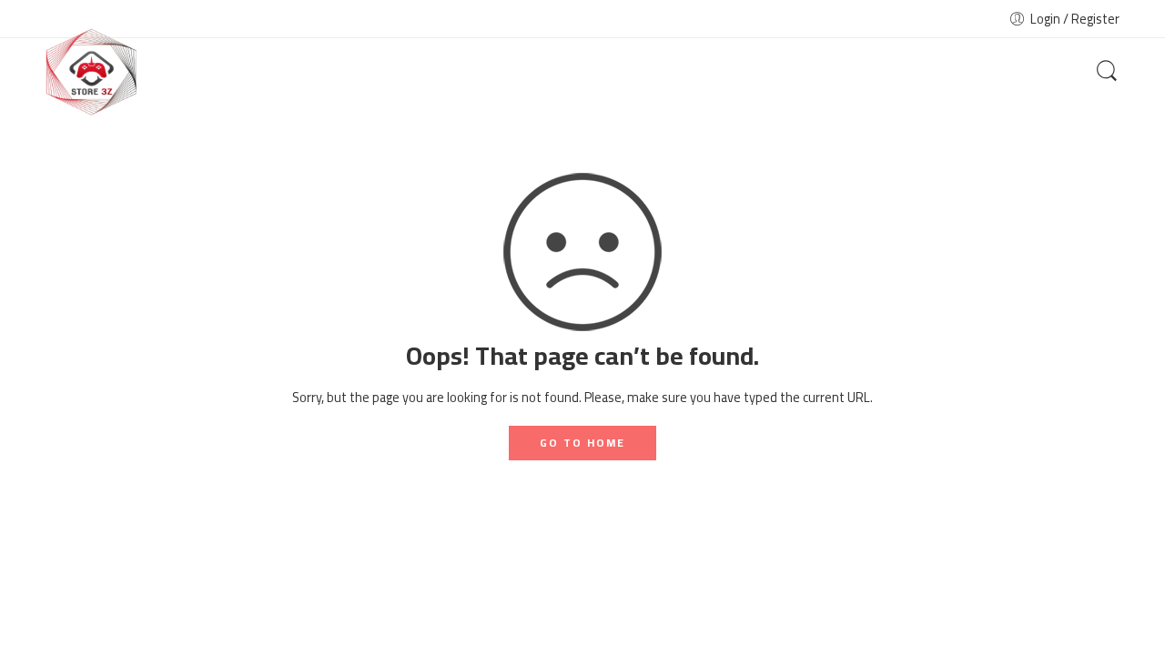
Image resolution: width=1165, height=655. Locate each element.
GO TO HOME (582, 442)
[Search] (1106, 72)
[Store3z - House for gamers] (91, 72)
